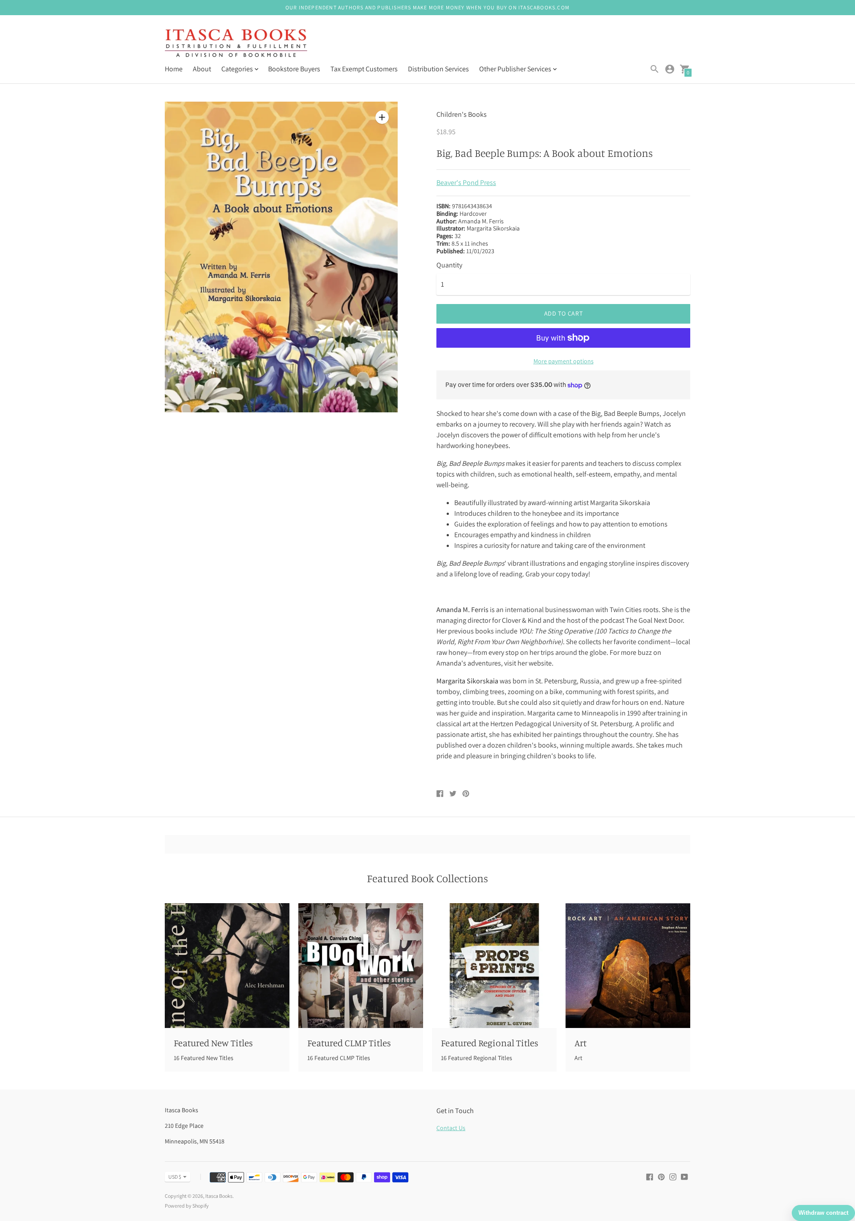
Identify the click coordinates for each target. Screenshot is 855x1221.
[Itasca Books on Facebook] (649, 1176)
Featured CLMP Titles (349, 1042)
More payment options (563, 361)
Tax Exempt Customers (364, 69)
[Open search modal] (654, 69)
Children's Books (461, 114)
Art (580, 1042)
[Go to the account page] (669, 69)
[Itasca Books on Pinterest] (661, 1176)
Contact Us (450, 1128)
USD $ (174, 1176)
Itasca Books (218, 1195)
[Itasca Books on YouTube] (684, 1176)
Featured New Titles (213, 1042)
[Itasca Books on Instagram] (672, 1176)
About (202, 69)
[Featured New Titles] (227, 965)
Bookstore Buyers (294, 69)
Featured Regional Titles (489, 1042)
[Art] (628, 965)
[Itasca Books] (236, 44)
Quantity (449, 265)
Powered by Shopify (187, 1205)
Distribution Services (438, 69)
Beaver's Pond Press (466, 182)
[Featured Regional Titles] (494, 965)
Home (174, 69)
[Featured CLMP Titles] (360, 965)
